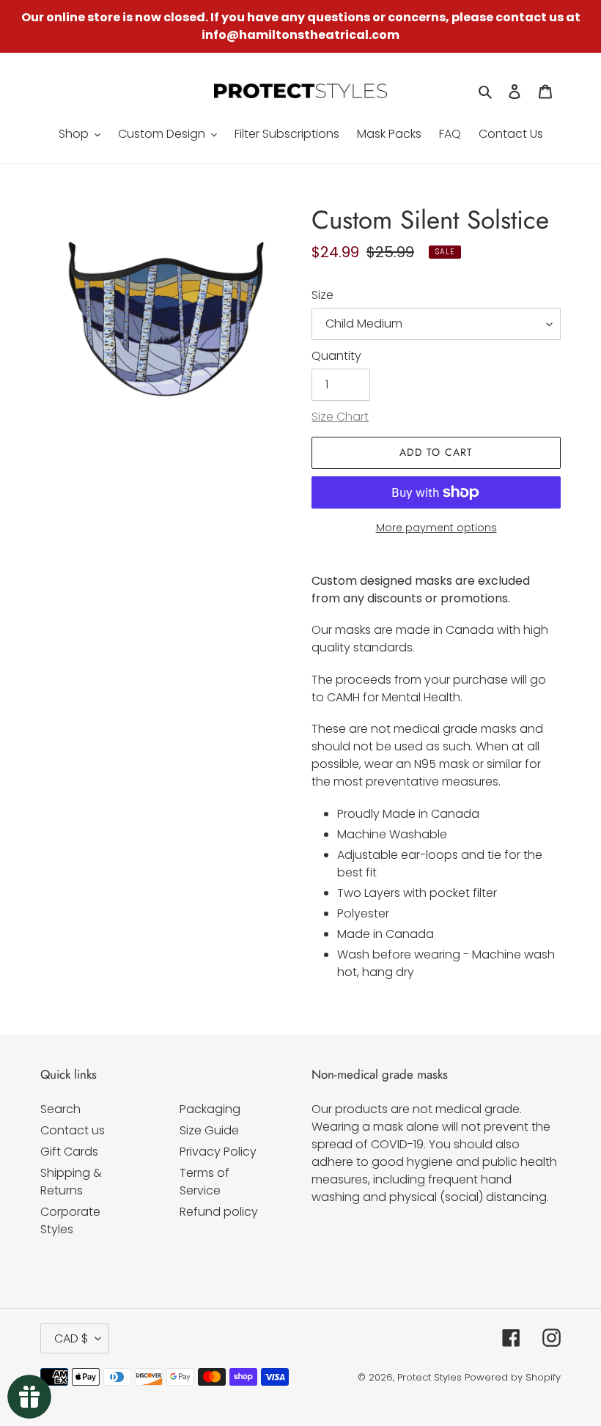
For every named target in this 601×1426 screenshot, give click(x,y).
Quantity (336, 355)
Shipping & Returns (71, 1181)
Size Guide (209, 1130)
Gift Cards (69, 1151)
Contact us (72, 1130)
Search (60, 1109)
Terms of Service (204, 1181)
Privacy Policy (218, 1151)
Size (322, 295)
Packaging (210, 1109)
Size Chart (340, 416)
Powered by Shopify (513, 1377)
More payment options (436, 527)
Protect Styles (429, 1377)
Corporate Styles (70, 1220)
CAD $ (71, 1338)
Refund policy (219, 1211)
